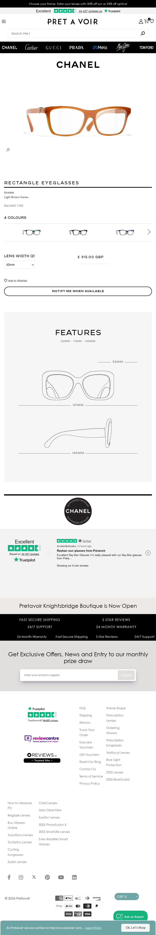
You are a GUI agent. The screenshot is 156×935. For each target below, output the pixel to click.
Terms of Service (91, 776)
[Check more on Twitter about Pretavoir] (34, 878)
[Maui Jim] (123, 47)
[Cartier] (31, 47)
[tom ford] (146, 47)
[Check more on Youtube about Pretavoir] (61, 878)
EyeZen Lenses (49, 817)
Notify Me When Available (78, 291)
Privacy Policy (89, 783)
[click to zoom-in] (7, 150)
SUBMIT (126, 675)
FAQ (82, 708)
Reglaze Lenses (19, 815)
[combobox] (78, 33)
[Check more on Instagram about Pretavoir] (21, 878)
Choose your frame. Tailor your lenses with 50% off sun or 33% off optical (78, 3)
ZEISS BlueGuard (117, 779)
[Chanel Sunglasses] (9, 47)
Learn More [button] (93, 928)
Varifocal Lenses (118, 752)
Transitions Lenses (20, 835)
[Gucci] (53, 47)
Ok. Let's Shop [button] (135, 927)
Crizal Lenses (48, 803)
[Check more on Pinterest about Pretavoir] (47, 878)
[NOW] (143, 33)
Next (146, 232)
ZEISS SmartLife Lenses (54, 832)
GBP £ (122, 896)
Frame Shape (116, 708)
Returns (84, 722)
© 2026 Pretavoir (17, 898)
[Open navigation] (4, 21)
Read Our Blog (90, 761)
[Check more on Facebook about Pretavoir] (9, 878)
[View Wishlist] (152, 21)
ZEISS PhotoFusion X (52, 824)
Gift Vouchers (89, 754)
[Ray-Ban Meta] (100, 48)
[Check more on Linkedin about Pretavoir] (74, 878)
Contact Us (87, 769)
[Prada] (76, 47)
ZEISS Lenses (114, 772)
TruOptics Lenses (20, 842)
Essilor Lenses (17, 862)
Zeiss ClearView (50, 810)
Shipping (85, 715)
